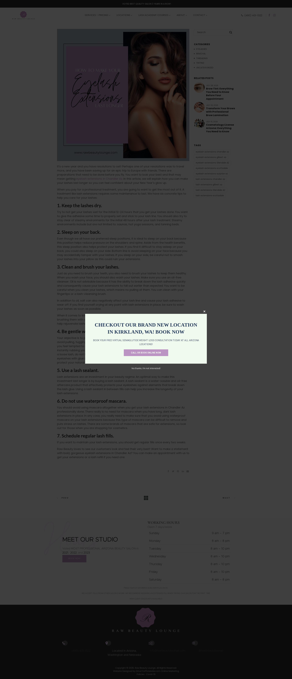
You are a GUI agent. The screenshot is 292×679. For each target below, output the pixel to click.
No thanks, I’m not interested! (146, 368)
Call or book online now (146, 353)
